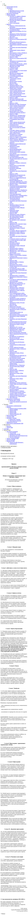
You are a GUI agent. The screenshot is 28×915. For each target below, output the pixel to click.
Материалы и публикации (13, 399)
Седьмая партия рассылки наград (18, 321)
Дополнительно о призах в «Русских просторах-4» (16, 109)
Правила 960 (13, 411)
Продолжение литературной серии (18, 314)
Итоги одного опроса (15, 253)
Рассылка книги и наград (16, 54)
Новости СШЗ (13, 192)
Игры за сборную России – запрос (18, 63)
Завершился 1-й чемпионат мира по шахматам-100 (18, 61)
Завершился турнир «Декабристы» (18, 190)
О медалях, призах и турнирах (17, 130)
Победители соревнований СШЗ (15, 423)
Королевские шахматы (15, 420)
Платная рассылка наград (16, 126)
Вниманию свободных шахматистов (15, 169)
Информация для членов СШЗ (17, 328)
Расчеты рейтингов (14, 437)
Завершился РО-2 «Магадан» (17, 329)
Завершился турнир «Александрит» (15, 147)
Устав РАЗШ (13, 433)
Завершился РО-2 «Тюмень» (17, 262)
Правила (9, 407)
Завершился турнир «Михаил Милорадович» (17, 291)
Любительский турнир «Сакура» (18, 191)
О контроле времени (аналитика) (18, 96)
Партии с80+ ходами (15, 400)
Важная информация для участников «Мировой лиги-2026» (18, 181)
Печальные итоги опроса (16, 264)
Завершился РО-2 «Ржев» (16, 176)
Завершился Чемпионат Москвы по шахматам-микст (18, 29)
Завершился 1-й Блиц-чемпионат (18, 382)
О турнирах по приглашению (17, 308)
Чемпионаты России (12, 422)
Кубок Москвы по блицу (16, 226)
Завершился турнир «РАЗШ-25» (18, 298)
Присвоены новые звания (16, 359)
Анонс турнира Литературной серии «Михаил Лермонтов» (17, 122)
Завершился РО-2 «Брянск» (17, 248)
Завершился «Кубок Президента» (18, 33)
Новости (9, 24)
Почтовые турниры (12, 418)
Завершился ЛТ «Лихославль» (17, 396)
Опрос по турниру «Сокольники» (18, 137)
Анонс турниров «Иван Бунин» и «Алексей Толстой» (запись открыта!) (18, 141)
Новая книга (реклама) (15, 306)
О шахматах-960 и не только (17, 289)
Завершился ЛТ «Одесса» (16, 282)
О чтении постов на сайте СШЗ (18, 240)
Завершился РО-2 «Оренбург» (17, 275)
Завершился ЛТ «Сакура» (16, 327)
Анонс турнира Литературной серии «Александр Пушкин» (17, 117)
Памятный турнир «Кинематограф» (14, 211)
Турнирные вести (14, 124)
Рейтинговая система (15, 12)
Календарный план (11, 415)
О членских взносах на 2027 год (18, 238)
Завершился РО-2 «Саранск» (17, 390)
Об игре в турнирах (15, 225)
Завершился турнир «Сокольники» (18, 154)
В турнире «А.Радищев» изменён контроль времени (18, 388)
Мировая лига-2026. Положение (18, 104)
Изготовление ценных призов (17, 358)
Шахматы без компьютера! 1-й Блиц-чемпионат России (17, 284)
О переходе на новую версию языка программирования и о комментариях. (17, 362)
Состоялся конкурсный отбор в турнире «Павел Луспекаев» (17, 393)
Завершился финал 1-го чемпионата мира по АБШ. (16, 86)
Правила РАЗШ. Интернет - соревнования (17, 443)
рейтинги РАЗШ (11, 439)
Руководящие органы (12, 6)
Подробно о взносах (15, 243)
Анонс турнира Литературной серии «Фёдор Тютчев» (17, 94)
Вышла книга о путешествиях (17, 165)
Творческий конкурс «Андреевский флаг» (15, 198)
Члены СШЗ (10, 427)
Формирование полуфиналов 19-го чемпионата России (18, 356)
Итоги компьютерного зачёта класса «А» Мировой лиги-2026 (18, 293)
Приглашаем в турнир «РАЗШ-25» (18, 52)
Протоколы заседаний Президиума (18, 435)
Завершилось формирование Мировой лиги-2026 (17, 65)
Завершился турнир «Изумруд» (17, 214)
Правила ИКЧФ (14, 409)
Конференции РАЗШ (15, 434)
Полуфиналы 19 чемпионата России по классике (17, 337)
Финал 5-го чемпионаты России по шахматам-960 (18, 178)
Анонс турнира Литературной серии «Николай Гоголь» (17, 91)
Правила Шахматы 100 (15, 414)
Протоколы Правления (12, 13)
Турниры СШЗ (10, 416)
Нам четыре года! (14, 386)
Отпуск (11, 203)
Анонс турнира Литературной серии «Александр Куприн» (17, 106)
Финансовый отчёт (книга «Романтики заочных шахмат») (17, 112)
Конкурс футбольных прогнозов (18, 323)
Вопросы (9, 426)
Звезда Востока (13, 397)
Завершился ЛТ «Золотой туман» (18, 224)
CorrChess (6, 428)
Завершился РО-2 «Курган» (17, 249)
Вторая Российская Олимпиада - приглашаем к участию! (18, 42)
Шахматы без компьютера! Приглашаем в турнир (16, 74)
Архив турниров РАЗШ (13, 438)
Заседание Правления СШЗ (17, 99)
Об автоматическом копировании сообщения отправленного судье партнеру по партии (18, 187)
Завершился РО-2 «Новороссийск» (18, 195)
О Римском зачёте (14, 156)
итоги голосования (14, 23)
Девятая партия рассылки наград (18, 395)
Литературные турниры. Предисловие (16, 82)
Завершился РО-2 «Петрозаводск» (18, 270)
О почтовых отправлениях (16, 76)
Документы (9, 8)
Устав (11, 9)
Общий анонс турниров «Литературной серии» (16, 88)
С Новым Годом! (14, 67)
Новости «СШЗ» (14, 38)
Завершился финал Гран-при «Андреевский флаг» (17, 205)
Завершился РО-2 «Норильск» (17, 365)
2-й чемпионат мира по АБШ (17, 268)
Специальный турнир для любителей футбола (16, 312)
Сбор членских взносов (16, 331)
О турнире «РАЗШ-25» (15, 55)
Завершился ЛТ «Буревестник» (17, 115)
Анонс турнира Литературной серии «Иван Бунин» (17, 132)
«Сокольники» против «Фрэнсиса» (15, 79)
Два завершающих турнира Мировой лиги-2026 (16, 217)
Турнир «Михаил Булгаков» (17, 347)
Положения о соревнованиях (14, 405)
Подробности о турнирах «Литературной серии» (16, 135)
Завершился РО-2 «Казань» (16, 138)
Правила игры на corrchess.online (18, 408)
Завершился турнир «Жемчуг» (17, 232)
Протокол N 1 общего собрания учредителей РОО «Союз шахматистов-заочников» (18, 18)
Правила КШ (13, 412)
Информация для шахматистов (17, 175)
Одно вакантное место (15, 194)
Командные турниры (15, 419)
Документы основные (12, 431)
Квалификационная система (17, 10)
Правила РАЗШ (10, 441)
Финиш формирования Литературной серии (15, 150)
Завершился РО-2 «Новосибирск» (18, 183)
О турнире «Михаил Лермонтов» (18, 230)
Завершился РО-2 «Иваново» (17, 287)
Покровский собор (14, 244)
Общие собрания (11, 14)
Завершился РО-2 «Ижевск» (17, 370)
